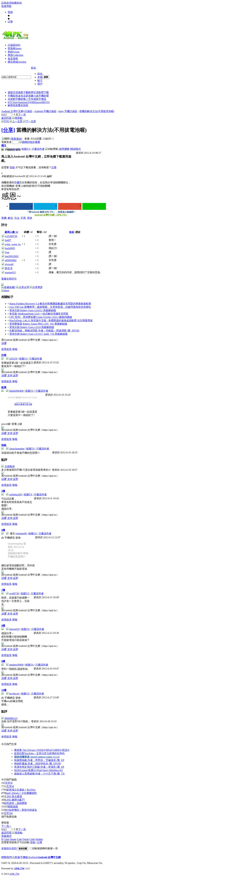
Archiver (32, 857)
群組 (13, 51)
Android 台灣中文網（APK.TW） (51, 215)
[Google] (70, 206)
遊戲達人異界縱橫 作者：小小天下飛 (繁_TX (39, 773)
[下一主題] (29, 121)
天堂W (9, 783)
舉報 (14, 349)
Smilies (39, 839)
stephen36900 (16, 664)
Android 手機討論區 (45, 111)
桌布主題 (23, 95)
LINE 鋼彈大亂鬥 (15, 799)
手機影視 (13, 95)
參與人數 (11, 232)
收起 (71, 232)
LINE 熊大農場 (13, 796)
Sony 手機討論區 (67, 111)
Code (32, 839)
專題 (15, 55)
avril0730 (14, 593)
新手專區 (41, 99)
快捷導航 (6, 6)
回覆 (3, 343)
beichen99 (21, 533)
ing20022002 (11, 256)
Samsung (23, 102)
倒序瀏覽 (64, 149)
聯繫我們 (6, 857)
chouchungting (16, 448)
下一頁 (22, 114)
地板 (3, 445)
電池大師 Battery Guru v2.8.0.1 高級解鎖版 (32, 310)
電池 (29, 218)
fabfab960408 (16, 391)
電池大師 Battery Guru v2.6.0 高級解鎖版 (31, 327)
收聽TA (26, 149)
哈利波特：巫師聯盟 (15, 803)
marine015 (10, 272)
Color (6, 839)
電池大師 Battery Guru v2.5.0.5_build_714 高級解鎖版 (38, 334)
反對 (15, 375)
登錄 (10, 12)
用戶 (40, 83)
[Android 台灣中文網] (15, 39)
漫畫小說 (33, 95)
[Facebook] (21, 206)
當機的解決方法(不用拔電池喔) (96, 111)
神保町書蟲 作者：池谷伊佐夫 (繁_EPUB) (37, 763)
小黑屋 (16, 857)
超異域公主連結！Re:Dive (20, 789)
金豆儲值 (13, 58)
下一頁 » (6, 826)
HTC (10, 102)
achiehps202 (15, 494)
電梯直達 (6, 142)
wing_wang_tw (13, 244)
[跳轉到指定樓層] (29, 142)
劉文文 (9, 268)
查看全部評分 (9, 278)
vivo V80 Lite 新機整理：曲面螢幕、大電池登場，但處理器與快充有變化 (50, 307)
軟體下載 (44, 92)
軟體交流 (33, 92)
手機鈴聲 (44, 95)
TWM (31, 102)
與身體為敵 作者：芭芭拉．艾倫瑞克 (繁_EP (39, 760)
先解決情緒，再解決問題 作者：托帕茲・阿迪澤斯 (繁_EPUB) (44, 330)
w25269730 (11, 236)
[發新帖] (17, 118)
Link (19, 839)
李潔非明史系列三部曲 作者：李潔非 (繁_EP (39, 767)
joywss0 (9, 264)
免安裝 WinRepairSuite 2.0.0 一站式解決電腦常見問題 (38, 313)
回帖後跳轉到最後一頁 (45, 848)
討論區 (14, 45)
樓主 (3, 145)
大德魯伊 (9, 466)
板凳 (3, 387)
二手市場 (31, 99)
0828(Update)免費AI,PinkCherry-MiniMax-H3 (38, 770)
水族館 (11, 99)
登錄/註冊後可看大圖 (23, 404)
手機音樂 (20, 99)
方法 (16, 218)
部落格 (15, 48)
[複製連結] (16, 138)
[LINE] (94, 206)
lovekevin (14, 693)
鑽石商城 (17, 61)
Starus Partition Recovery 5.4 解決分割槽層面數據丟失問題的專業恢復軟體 (50, 303)
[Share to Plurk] (5, 290)
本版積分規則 (9, 848)
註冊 (10, 21)
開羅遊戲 (13, 806)
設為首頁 (6, 2)
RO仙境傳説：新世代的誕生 (21, 810)
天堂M (10, 786)
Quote (25, 839)
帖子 (40, 80)
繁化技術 (23, 105)
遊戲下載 (23, 92)
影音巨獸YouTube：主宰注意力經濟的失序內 (39, 753)
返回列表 (6, 118)
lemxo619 (14, 629)
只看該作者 (38, 149)
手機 (16, 182)
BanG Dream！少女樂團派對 (21, 793)
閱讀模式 (75, 149)
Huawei (38, 102)
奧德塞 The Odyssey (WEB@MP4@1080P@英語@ (42, 750)
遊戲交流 (13, 92)
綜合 (33, 67)
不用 (23, 218)
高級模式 (6, 836)
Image (13, 839)
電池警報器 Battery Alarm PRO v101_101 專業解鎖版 (38, 323)
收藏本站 (17, 2)
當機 (3, 218)
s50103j (13, 358)
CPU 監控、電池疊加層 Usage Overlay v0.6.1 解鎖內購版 (40, 317)
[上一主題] (16, 121)
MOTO (46, 102)
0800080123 (10, 718)
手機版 (24, 857)
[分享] (8, 130)
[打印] (5, 121)
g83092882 (11, 260)
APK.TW (19, 868)
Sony (15, 102)
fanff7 (8, 240)
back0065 (10, 248)
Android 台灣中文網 (12, 111)
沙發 (3, 355)
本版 (40, 77)
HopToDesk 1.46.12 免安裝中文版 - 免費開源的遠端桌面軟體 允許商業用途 (51, 320)
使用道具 (6, 349)
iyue (7, 252)
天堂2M (8, 813)
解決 (10, 218)
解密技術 (13, 105)
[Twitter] (45, 206)
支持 (10, 375)
